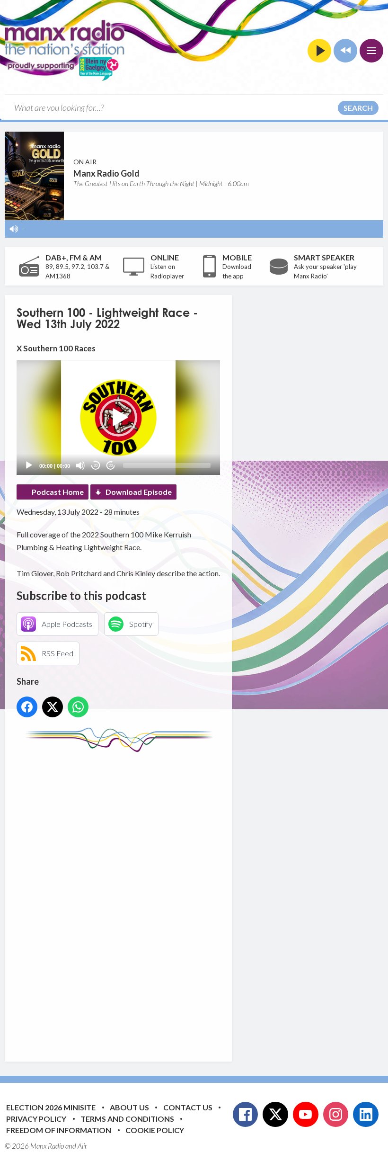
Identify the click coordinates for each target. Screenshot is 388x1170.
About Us (129, 1107)
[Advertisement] (194, 899)
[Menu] (371, 51)
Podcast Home (58, 491)
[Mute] (80, 465)
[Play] (29, 465)
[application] (118, 417)
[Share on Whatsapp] (78, 707)
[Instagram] (336, 1114)
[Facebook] (245, 1114)
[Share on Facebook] (27, 707)
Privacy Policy (36, 1118)
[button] (118, 418)
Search (358, 107)
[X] (275, 1114)
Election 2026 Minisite (51, 1107)
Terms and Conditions (127, 1118)
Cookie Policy (154, 1129)
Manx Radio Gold (106, 173)
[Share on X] (52, 707)
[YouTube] (305, 1114)
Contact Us (187, 1107)
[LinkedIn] (366, 1114)
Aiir (82, 1146)
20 (95, 466)
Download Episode (139, 491)
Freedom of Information (58, 1129)
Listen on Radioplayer (167, 271)
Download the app (236, 271)
